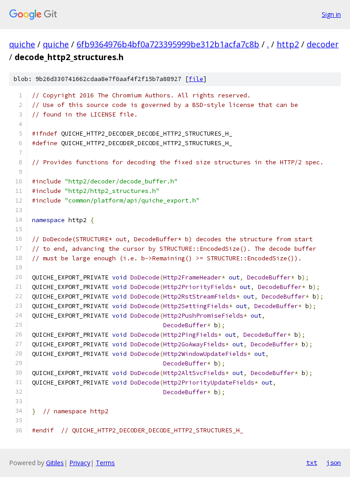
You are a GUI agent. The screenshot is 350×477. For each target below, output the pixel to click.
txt (311, 462)
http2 (288, 44)
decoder (323, 44)
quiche (22, 44)
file (196, 79)
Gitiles (55, 462)
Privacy (79, 462)
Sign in (331, 14)
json (333, 462)
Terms (105, 462)
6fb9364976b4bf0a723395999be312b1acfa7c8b (168, 44)
